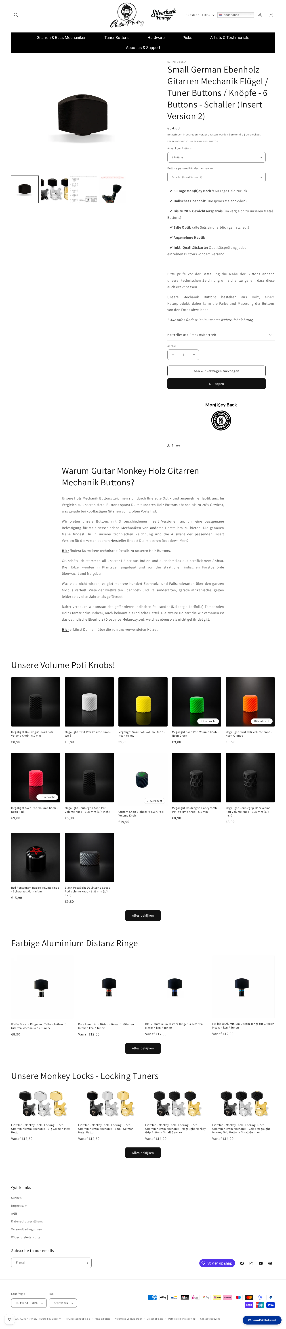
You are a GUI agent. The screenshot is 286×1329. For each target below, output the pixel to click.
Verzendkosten (208, 134)
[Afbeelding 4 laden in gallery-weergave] (113, 189)
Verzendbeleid (155, 1318)
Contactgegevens (210, 1318)
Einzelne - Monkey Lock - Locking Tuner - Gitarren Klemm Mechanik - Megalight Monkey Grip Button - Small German (175, 1128)
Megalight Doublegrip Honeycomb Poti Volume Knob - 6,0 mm (194, 810)
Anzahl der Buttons (179, 148)
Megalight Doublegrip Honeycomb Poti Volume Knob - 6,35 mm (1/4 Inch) (248, 811)
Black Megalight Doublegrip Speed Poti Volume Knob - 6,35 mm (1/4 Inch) (87, 891)
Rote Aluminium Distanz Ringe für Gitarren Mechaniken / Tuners (106, 1026)
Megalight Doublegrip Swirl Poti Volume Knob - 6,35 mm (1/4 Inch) (87, 810)
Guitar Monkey (28, 1318)
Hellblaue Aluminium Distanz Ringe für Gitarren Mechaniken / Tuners (243, 1025)
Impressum (19, 1206)
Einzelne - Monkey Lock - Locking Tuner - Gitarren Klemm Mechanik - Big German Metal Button (41, 1128)
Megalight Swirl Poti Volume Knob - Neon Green (195, 734)
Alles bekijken (143, 915)
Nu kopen (216, 384)
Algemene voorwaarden (128, 1318)
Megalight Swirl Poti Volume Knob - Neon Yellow (141, 734)
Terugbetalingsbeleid (77, 1318)
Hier (65, 550)
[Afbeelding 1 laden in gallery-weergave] (24, 189)
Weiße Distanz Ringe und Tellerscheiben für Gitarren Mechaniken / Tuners (39, 1026)
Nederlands (230, 15)
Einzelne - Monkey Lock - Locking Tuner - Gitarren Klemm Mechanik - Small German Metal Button (106, 1128)
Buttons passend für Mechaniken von (190, 168)
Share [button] (176, 445)
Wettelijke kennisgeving (182, 1318)
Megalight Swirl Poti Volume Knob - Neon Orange (249, 734)
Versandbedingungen (26, 1229)
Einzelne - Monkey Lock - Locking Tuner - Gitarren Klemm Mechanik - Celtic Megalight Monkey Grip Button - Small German (241, 1128)
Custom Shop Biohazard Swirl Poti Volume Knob (141, 813)
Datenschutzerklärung (27, 1221)
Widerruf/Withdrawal (262, 1320)
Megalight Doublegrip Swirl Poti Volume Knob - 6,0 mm (32, 734)
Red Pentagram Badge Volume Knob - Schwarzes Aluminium (35, 889)
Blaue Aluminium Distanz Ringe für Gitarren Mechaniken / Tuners (174, 1026)
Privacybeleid (102, 1318)
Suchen (16, 1198)
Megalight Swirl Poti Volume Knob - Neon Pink (34, 810)
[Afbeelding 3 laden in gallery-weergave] (83, 189)
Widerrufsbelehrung (237, 319)
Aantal (171, 346)
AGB (14, 1213)
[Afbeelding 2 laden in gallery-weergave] (54, 189)
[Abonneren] (86, 1263)
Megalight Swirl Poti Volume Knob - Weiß (88, 734)
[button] (16, 15)
